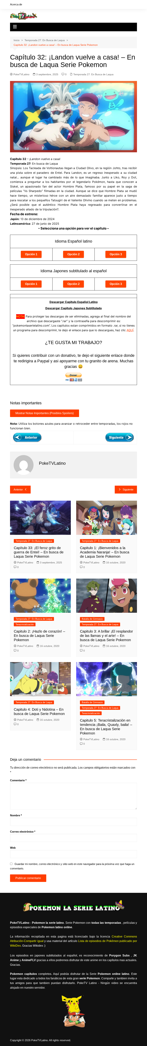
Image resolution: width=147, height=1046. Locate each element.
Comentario (18, 780)
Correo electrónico (22, 831)
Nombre (16, 815)
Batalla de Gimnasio (92, 619)
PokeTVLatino (21, 74)
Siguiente (128, 489)
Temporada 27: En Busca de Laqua (93, 74)
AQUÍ (130, 330)
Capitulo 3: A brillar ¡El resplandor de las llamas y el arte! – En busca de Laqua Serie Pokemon (106, 635)
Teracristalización (25, 624)
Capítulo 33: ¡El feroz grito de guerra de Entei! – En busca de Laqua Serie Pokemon (38, 552)
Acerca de (16, 4)
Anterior (18, 489)
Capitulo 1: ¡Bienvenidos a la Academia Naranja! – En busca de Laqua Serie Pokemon (104, 552)
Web (13, 847)
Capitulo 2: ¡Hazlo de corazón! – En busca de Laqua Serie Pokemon (39, 635)
